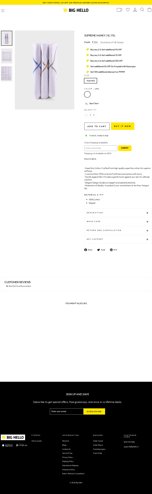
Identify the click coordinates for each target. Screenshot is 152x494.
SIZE (87, 75)
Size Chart (94, 103)
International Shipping (70, 465)
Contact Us (66, 449)
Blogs (64, 445)
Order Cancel (98, 441)
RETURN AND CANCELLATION (104, 230)
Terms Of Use (67, 453)
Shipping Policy (67, 461)
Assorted (91, 80)
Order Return (98, 445)
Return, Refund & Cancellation (73, 473)
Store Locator (36, 441)
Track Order (97, 453)
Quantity (90, 110)
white (87, 94)
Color (91, 89)
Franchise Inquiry (99, 449)
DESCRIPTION (95, 213)
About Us (65, 441)
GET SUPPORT (95, 239)
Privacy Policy (67, 457)
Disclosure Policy (68, 469)
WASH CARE (94, 221)
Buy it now (122, 126)
